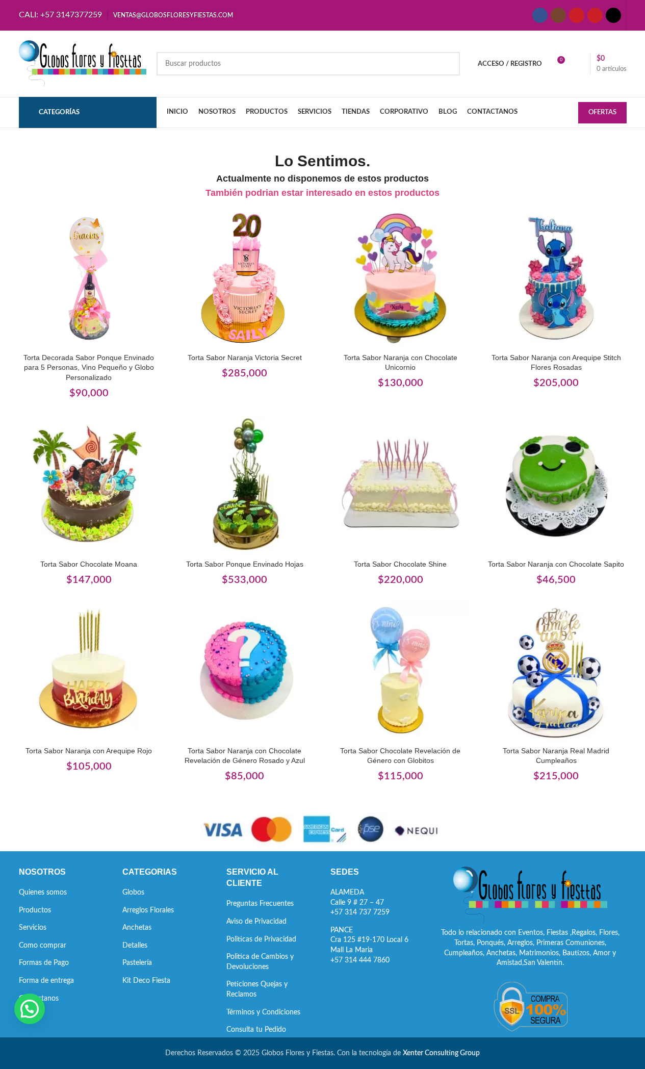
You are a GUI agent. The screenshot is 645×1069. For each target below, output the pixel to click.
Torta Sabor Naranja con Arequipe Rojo (88, 751)
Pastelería (137, 962)
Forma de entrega (46, 980)
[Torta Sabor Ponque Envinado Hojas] (244, 484)
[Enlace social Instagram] (558, 15)
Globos (133, 892)
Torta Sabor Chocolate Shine (400, 564)
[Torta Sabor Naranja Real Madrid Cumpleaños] (556, 671)
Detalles (134, 945)
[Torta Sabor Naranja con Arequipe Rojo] (89, 671)
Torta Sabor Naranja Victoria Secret (245, 357)
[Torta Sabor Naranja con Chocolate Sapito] (556, 484)
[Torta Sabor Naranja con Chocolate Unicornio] (400, 278)
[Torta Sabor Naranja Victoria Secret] (244, 278)
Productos (35, 910)
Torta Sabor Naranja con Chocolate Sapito (556, 564)
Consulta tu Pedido (256, 1029)
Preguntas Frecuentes (260, 903)
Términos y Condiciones (263, 1012)
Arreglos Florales (148, 910)
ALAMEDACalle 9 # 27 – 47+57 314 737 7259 (360, 902)
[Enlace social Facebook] (540, 15)
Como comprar (42, 945)
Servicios (32, 927)
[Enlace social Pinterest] (595, 15)
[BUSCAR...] (448, 63)
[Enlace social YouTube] (576, 15)
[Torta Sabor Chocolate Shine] (400, 484)
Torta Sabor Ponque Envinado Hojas (244, 564)
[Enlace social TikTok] (613, 15)
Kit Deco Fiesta (146, 980)
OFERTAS (602, 112)
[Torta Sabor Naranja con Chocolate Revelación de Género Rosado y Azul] (244, 671)
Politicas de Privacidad (261, 939)
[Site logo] (82, 63)
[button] (29, 1009)
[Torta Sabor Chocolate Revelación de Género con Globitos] (400, 671)
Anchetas (136, 927)
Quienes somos (43, 892)
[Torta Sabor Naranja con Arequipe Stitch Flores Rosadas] (556, 278)
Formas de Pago (44, 962)
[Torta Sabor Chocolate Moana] (89, 484)
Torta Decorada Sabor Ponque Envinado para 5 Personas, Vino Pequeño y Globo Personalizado (88, 367)
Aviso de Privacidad (256, 921)
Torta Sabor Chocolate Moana (88, 564)
